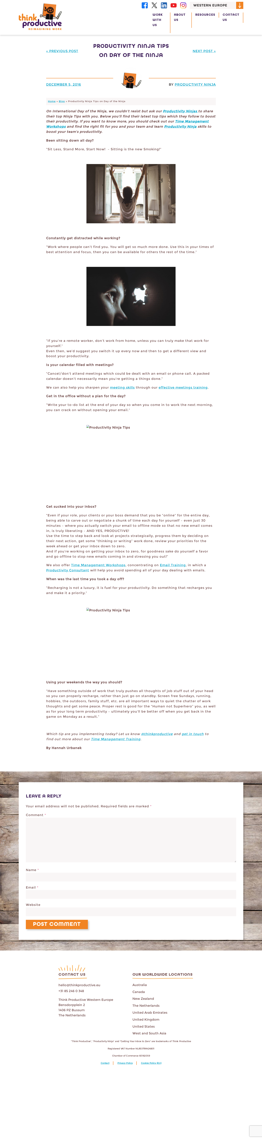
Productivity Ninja (195, 84)
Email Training (173, 565)
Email (32, 887)
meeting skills (122, 387)
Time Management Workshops (98, 565)
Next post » (204, 51)
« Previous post (62, 51)
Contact (105, 1063)
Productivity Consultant (67, 570)
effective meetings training (183, 387)
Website (33, 905)
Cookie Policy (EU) (151, 1063)
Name (32, 870)
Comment (36, 815)
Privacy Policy (125, 1063)
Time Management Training (115, 739)
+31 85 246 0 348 (71, 991)
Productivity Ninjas (180, 111)
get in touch (193, 734)
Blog (62, 101)
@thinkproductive (157, 734)
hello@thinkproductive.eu (79, 985)
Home (52, 101)
